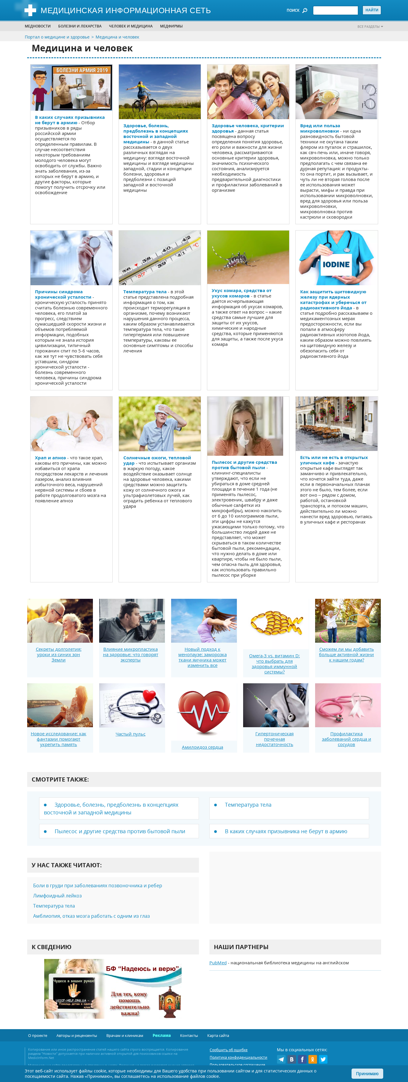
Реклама (162, 1035)
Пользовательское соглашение (237, 1064)
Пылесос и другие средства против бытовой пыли (244, 464)
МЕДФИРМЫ (171, 26)
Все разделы (369, 26)
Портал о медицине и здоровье (57, 37)
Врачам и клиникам (124, 1035)
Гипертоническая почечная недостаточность (274, 738)
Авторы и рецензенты (76, 1035)
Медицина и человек (117, 37)
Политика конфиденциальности (238, 1057)
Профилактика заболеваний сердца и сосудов (346, 738)
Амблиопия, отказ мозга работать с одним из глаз (91, 916)
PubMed (218, 963)
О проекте (37, 1035)
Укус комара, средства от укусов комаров (242, 293)
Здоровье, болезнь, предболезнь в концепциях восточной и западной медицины (155, 133)
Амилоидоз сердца (202, 747)
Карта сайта (218, 1035)
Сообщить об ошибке (229, 1049)
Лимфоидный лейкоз (57, 895)
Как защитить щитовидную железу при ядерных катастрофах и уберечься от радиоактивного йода (333, 299)
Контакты (189, 1035)
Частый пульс (130, 734)
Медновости (38, 26)
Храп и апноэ (50, 458)
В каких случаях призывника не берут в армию (70, 119)
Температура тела (145, 291)
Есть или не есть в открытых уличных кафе (334, 460)
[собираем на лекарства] (113, 995)
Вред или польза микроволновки (320, 128)
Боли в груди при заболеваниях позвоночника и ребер (97, 885)
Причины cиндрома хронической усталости (63, 294)
